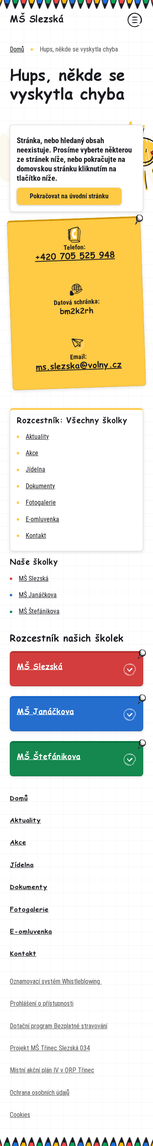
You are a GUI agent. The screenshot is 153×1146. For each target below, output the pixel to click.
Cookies (20, 1115)
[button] (133, 19)
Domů (17, 49)
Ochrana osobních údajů (39, 1093)
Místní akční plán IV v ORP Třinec (52, 1070)
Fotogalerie (29, 909)
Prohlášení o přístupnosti (41, 1003)
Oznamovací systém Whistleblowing (56, 981)
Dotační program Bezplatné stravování (58, 1026)
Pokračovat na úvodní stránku (69, 196)
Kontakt (23, 954)
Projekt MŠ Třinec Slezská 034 (50, 1048)
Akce (18, 842)
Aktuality (25, 820)
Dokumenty (28, 887)
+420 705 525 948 (75, 257)
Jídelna (21, 865)
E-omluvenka (31, 931)
